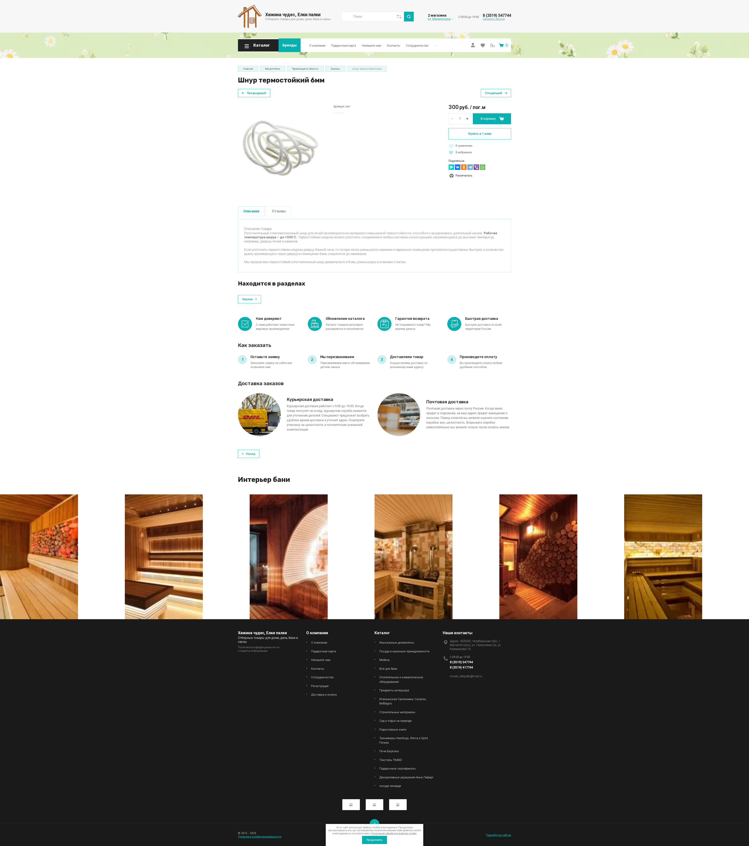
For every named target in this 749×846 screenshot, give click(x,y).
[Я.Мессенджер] (451, 167)
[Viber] (476, 167)
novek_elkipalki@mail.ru (466, 676)
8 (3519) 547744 (497, 15)
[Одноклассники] (464, 167)
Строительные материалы (397, 712)
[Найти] (409, 16)
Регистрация (319, 686)
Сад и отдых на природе (395, 721)
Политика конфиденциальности (259, 836)
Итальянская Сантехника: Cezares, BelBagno (402, 701)
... (436, 44)
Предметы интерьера (394, 690)
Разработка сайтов (498, 835)
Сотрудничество (417, 45)
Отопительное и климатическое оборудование (401, 680)
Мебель (384, 660)
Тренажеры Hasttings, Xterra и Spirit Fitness (403, 740)
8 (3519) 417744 (461, 667)
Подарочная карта (343, 45)
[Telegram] (470, 167)
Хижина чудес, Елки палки (292, 14)
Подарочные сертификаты (397, 768)
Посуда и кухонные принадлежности (404, 651)
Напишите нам (371, 45)
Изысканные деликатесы (396, 642)
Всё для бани (388, 668)
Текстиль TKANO (390, 760)
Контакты (393, 45)
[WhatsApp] (482, 167)
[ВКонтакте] (457, 167)
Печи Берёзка (389, 751)
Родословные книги (392, 729)
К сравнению (464, 145)
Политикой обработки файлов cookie (393, 833)
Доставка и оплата (324, 694)
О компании (317, 45)
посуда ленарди (390, 786)
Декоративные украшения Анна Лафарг (406, 777)
